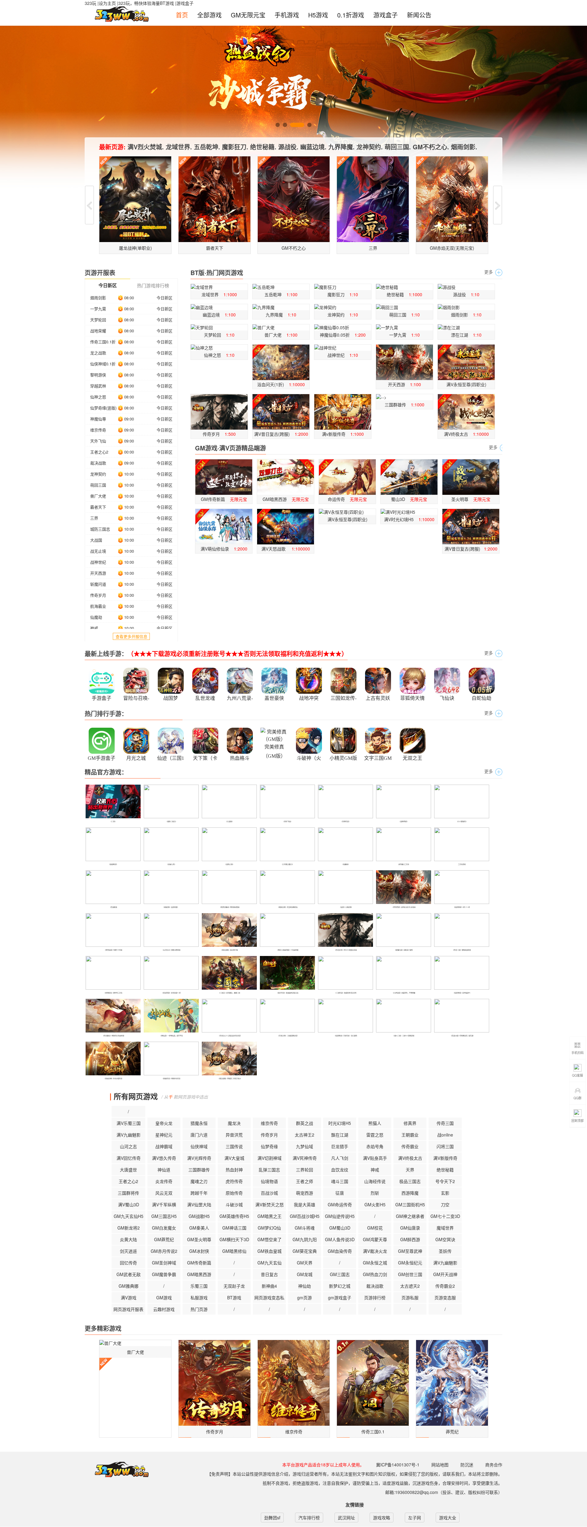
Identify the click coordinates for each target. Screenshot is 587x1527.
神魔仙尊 (98, 419)
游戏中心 (117, 1470)
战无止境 (98, 551)
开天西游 (98, 573)
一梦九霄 (98, 309)
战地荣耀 (98, 331)
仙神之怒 (98, 397)
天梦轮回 (98, 320)
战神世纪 (98, 562)
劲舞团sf (272, 1517)
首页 (182, 14)
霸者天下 (98, 507)
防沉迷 (466, 1465)
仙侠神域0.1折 (103, 364)
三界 (94, 518)
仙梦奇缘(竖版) (103, 408)
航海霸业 (98, 606)
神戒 (94, 628)
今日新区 (164, 298)
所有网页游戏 (136, 1096)
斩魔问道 (98, 584)
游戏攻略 (381, 1517)
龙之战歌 (98, 353)
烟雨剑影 (98, 298)
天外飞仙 (98, 441)
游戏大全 (447, 1517)
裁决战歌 (98, 463)
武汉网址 (346, 1517)
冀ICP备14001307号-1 (397, 1465)
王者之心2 (99, 452)
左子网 (414, 1517)
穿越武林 (98, 386)
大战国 (96, 540)
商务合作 (493, 1465)
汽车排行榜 (309, 1517)
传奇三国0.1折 (103, 342)
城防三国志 (100, 529)
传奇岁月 (98, 595)
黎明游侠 (98, 375)
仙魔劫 (96, 617)
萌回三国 (98, 485)
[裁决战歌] (112, 1096)
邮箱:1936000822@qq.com (411, 1492)
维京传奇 (98, 430)
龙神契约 (98, 474)
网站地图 (440, 1465)
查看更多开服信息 (131, 636)
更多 (488, 272)
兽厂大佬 (98, 496)
